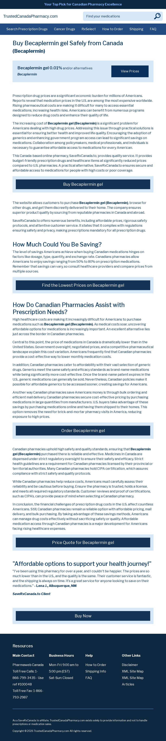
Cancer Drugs (64, 29)
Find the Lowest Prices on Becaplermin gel (83, 285)
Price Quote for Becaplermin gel (83, 542)
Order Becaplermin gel (83, 430)
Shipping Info (95, 671)
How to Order (112, 29)
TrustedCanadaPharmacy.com (30, 16)
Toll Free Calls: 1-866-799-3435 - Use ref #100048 (28, 677)
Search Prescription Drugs (27, 29)
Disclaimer (130, 665)
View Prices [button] (130, 71)
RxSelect (89, 29)
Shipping (136, 29)
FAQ (153, 29)
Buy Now (83, 615)
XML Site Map (133, 671)
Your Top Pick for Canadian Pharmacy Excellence (83, 4)
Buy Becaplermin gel (83, 184)
